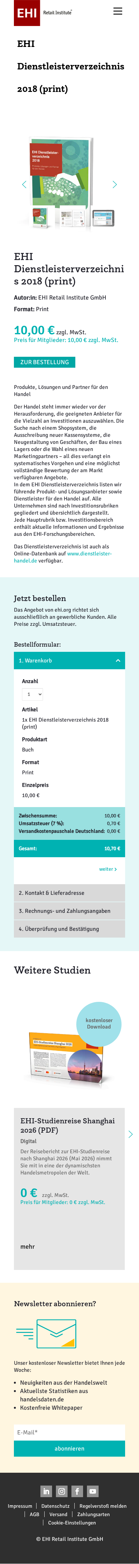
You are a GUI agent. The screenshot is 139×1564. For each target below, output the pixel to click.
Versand (58, 1514)
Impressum (20, 1506)
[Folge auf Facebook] (77, 1491)
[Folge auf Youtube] (93, 1491)
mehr (27, 1247)
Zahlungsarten (93, 1514)
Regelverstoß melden (103, 1506)
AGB (34, 1514)
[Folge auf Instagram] (62, 1491)
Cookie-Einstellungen (72, 1522)
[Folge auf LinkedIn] (46, 1491)
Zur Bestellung (44, 362)
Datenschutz (55, 1506)
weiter (106, 869)
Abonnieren (69, 1448)
